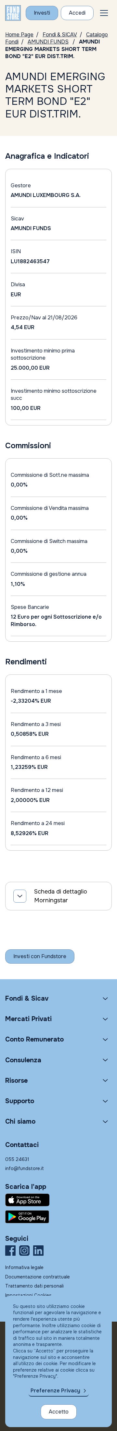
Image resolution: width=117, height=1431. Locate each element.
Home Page (19, 34)
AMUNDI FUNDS (48, 41)
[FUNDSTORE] (13, 13)
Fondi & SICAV (60, 34)
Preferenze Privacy (55, 1390)
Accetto (59, 1411)
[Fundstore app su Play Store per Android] (58, 1216)
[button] (104, 13)
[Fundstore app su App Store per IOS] (58, 1199)
